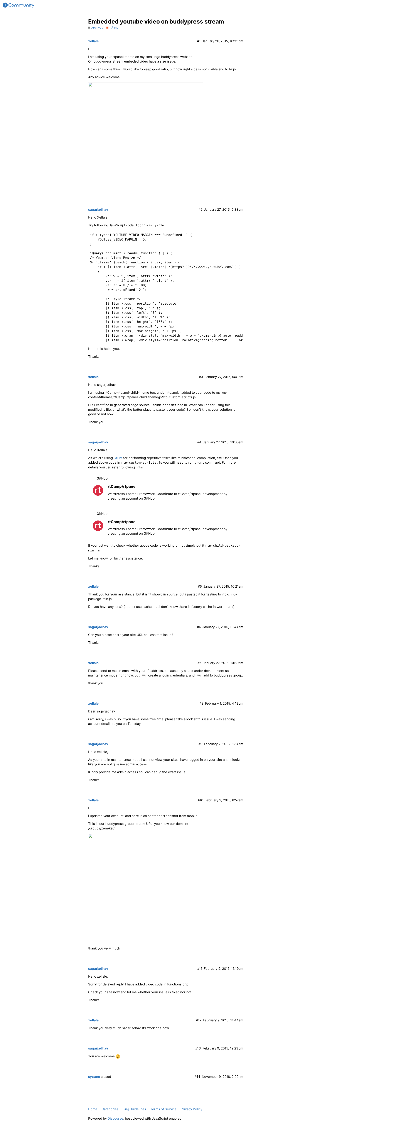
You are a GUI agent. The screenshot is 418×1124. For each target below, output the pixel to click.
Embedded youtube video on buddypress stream (156, 21)
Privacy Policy (191, 1109)
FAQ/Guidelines (134, 1109)
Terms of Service (163, 1109)
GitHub (102, 478)
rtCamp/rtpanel (122, 486)
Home (92, 1109)
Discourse (115, 1118)
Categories (109, 1109)
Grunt (118, 458)
